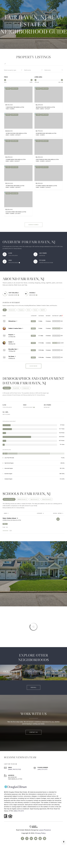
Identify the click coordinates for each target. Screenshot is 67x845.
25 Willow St (11, 358)
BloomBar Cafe (12, 349)
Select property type (10, 70)
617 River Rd (11, 336)
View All (33, 687)
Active (29, 310)
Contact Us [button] (33, 732)
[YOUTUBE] (35, 838)
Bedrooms (48, 70)
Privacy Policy (40, 833)
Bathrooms (27, 70)
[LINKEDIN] (31, 838)
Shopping (22, 310)
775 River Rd (11, 351)
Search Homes (34, 224)
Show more (33, 366)
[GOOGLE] (44, 838)
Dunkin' (10, 342)
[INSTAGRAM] (27, 838)
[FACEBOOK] (22, 838)
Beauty (36, 310)
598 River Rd (11, 344)
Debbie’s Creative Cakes (15, 328)
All (5, 310)
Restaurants (13, 310)
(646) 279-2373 (42, 769)
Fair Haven (11, 356)
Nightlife (43, 310)
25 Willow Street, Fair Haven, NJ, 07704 (12, 520)
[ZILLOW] (40, 838)
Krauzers (10, 334)
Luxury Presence (45, 830)
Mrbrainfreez (12, 321)
